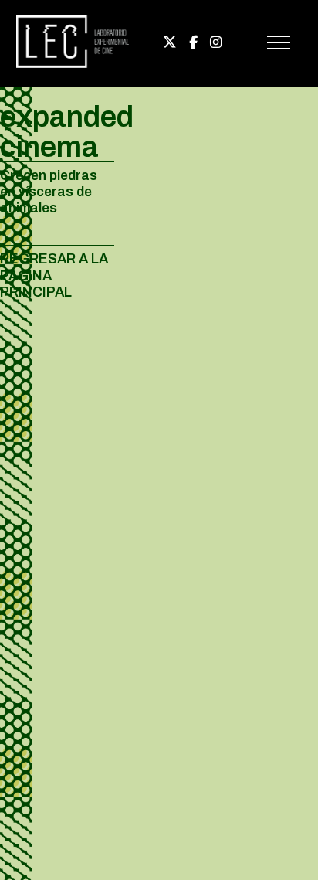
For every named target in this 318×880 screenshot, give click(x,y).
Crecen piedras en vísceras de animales (48, 192)
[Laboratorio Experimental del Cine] (72, 65)
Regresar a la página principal (54, 275)
